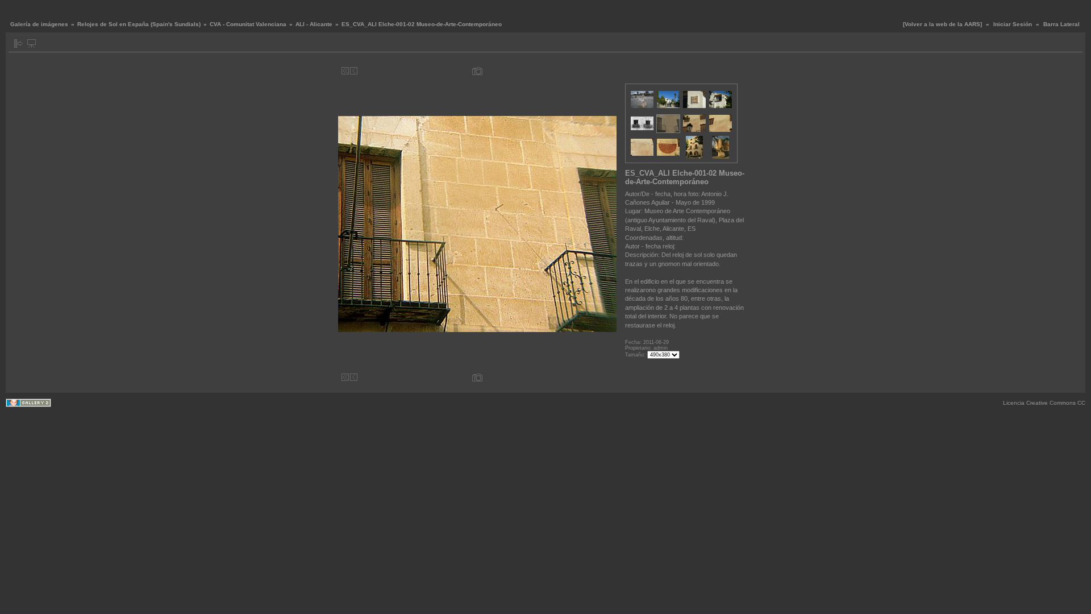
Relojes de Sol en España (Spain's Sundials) (139, 24)
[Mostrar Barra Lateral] (18, 43)
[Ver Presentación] (31, 43)
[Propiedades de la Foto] (477, 71)
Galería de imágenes (39, 24)
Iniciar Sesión (1012, 24)
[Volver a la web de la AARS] (942, 24)
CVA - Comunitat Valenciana (248, 24)
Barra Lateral (1061, 24)
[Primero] (345, 71)
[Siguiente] (601, 71)
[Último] (609, 71)
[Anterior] (353, 71)
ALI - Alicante (313, 24)
